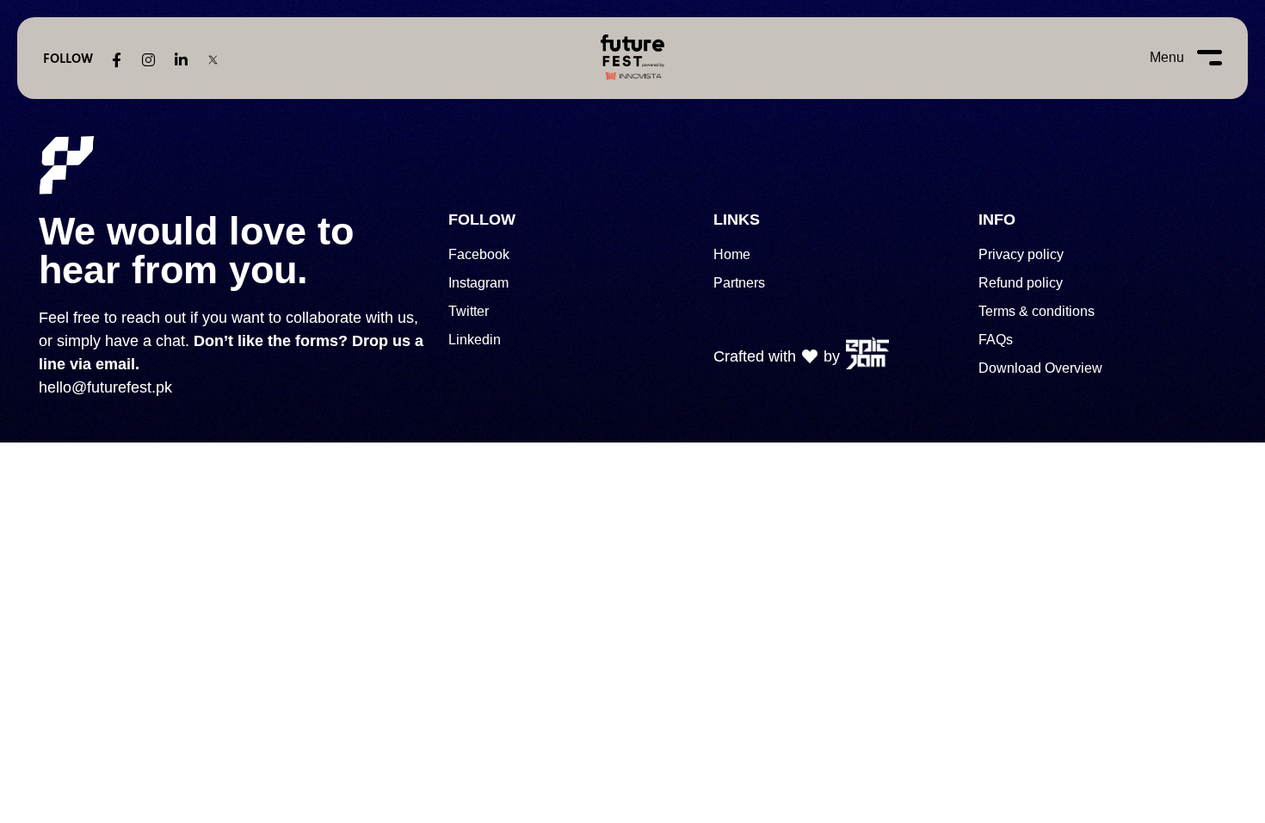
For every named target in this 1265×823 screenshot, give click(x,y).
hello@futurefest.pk (105, 387)
